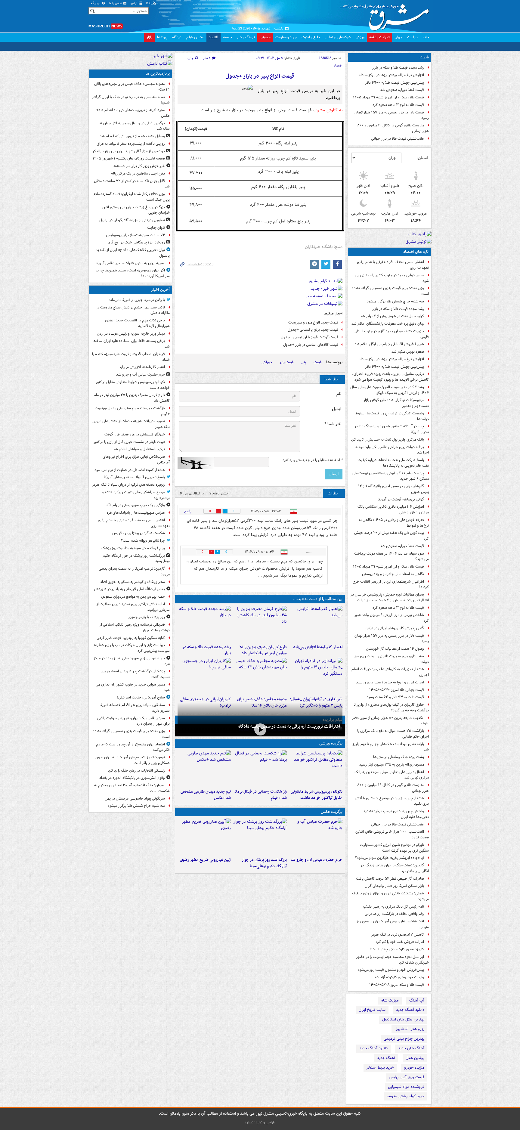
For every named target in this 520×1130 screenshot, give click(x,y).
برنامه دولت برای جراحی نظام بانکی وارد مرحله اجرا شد (392, 450)
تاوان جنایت (156, 228)
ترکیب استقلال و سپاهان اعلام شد (139, 449)
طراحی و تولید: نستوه (260, 1122)
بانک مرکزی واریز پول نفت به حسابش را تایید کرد (387, 439)
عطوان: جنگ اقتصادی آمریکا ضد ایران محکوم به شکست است (132, 788)
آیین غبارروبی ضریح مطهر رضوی (205, 859)
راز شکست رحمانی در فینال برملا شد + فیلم (260, 794)
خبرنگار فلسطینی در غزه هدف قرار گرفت (134, 434)
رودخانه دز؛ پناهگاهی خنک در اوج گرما (136, 242)
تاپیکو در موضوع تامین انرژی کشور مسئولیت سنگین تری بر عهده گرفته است (394, 847)
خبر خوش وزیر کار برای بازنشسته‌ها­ (139, 166)
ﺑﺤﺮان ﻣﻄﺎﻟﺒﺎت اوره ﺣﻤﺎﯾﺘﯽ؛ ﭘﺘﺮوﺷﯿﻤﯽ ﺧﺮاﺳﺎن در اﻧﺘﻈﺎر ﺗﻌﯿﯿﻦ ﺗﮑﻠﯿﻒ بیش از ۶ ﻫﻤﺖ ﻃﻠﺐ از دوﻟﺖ (390, 597)
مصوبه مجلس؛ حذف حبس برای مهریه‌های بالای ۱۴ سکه (132, 86)
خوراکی (267, 362)
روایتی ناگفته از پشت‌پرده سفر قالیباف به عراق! (130, 144)
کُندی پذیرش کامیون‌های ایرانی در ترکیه (395, 628)
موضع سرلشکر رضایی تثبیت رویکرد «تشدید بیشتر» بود (135, 495)
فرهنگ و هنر (246, 37)
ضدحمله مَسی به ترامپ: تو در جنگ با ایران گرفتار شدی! (131, 100)
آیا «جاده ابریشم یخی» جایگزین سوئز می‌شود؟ (389, 858)
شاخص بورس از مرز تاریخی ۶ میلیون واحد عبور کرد (391, 618)
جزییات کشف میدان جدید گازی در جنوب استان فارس (391, 334)
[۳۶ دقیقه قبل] (315, 624)
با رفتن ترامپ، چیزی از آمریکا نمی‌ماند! (136, 300)
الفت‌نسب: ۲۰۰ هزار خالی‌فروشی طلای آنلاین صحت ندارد (392, 834)
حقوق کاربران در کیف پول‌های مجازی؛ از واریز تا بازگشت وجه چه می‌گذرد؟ (391, 707)
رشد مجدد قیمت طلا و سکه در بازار (398, 67)
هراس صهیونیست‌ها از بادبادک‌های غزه (136, 512)
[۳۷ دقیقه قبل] (315, 768)
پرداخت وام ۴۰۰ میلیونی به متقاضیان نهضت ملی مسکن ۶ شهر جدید (390, 476)
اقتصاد (213, 37)
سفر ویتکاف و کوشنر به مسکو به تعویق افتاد (132, 582)
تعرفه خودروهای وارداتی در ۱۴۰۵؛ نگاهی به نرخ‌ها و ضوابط (394, 522)
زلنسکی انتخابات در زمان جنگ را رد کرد (136, 770)
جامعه (227, 37)
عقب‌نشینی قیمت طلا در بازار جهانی (397, 138)
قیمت (424, 57)
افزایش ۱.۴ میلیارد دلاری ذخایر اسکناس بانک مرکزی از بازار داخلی (393, 509)
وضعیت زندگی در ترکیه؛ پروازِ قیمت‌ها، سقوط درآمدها (392, 416)
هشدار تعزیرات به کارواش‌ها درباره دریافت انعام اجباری (390, 672)
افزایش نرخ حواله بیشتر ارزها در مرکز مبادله (391, 75)
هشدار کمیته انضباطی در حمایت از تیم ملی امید (129, 470)
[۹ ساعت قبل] (259, 768)
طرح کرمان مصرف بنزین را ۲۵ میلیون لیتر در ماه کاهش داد (262, 650)
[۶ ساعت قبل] (315, 676)
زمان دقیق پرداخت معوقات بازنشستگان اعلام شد (387, 324)
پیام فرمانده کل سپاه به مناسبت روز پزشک (133, 548)
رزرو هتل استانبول (409, 1029)
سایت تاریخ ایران (372, 1010)
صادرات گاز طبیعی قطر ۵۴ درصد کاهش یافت (390, 878)
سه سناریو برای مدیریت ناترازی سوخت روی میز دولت (391, 659)
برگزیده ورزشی (330, 743)
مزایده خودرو (414, 1067)
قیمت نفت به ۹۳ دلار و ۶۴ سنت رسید (395, 697)
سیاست (412, 37)
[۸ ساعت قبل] (204, 676)
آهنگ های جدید (411, 1048)
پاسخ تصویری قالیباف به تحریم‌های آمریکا (134, 477)
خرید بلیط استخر (380, 1067)
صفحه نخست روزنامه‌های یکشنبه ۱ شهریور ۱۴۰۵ (129, 158)
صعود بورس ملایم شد (408, 351)
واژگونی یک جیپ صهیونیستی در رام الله (136, 505)
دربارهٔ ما (95, 3)
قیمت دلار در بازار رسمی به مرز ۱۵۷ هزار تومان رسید (391, 115)
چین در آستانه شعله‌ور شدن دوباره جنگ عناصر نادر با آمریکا (391, 429)
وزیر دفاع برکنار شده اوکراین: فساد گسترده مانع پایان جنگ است (132, 197)
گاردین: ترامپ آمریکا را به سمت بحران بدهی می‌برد (134, 571)
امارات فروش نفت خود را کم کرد (400, 942)
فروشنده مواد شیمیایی (406, 1087)
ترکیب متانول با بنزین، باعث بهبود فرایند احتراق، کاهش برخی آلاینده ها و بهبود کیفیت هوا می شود (390, 376)
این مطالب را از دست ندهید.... (317, 599)
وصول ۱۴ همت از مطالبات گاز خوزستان (395, 649)
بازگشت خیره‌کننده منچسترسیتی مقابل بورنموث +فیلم (132, 411)
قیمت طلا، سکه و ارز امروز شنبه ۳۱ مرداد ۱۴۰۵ (388, 97)
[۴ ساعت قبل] (260, 729)
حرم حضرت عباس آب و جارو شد (316, 859)
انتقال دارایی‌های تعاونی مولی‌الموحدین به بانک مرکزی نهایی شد (391, 775)
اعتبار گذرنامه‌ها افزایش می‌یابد (317, 647)
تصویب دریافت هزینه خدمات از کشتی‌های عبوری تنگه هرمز (131, 424)
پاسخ (187, 511)
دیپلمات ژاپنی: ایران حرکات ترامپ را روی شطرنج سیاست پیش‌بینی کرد (132, 648)
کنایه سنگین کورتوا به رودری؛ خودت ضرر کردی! (130, 638)
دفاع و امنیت (311, 37)
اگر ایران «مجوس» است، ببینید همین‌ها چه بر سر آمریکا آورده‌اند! (133, 273)
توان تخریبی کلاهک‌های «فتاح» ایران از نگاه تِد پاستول (133, 253)
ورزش (360, 37)
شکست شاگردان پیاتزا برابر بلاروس (138, 533)
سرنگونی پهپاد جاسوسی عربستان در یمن (135, 798)
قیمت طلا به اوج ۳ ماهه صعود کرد (398, 105)
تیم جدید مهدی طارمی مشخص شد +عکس (206, 794)
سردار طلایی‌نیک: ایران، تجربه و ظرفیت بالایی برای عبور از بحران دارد (133, 721)
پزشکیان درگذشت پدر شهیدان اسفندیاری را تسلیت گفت (135, 674)
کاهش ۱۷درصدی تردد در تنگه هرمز (397, 934)
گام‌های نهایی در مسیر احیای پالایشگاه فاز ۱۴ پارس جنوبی (393, 489)
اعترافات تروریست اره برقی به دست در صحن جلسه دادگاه (289, 726)
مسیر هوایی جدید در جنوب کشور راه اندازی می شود (392, 278)
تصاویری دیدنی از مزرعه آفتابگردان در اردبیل (132, 220)
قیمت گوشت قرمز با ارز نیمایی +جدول (309, 337)
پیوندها (162, 37)
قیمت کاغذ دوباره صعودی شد (402, 90)
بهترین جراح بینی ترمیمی (404, 1039)
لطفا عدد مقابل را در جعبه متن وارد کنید (312, 460)
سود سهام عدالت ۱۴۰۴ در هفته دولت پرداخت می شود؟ (391, 556)
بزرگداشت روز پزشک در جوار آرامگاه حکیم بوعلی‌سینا (264, 863)
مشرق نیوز (386, 15)
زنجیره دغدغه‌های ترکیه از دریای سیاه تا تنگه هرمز (128, 485)
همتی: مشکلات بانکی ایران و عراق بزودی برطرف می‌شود (390, 896)
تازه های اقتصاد (416, 252)
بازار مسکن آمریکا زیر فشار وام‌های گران (394, 886)
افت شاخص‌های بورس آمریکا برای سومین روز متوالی (392, 924)
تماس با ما (116, 3)
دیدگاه (176, 37)
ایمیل (336, 409)
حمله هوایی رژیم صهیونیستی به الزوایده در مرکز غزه (132, 661)
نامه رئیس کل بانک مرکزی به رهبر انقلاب (393, 906)
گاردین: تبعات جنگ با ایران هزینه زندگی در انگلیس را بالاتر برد (395, 868)
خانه (426, 37)
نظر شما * (332, 424)
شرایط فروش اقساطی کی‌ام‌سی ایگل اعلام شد (389, 344)
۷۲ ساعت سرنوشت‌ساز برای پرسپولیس (135, 235)
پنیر (303, 362)
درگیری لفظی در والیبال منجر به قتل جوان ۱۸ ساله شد (134, 126)
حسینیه (265, 37)
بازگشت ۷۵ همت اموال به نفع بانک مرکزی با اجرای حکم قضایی (393, 733)
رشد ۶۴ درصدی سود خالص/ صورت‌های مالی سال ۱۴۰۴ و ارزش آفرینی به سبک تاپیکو (389, 390)
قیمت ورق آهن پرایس (406, 1077)
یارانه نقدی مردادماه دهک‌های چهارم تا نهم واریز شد (390, 747)
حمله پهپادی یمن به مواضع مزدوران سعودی (133, 596)
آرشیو (134, 3)
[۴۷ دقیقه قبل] (259, 624)
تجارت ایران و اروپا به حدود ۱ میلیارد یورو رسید (390, 682)
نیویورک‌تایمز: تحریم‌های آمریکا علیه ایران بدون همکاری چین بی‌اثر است (132, 760)
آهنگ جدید (386, 1058)
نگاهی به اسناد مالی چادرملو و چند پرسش (393, 574)
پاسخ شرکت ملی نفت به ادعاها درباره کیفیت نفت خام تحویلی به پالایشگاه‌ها (393, 463)
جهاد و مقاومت (286, 37)
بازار (149, 37)
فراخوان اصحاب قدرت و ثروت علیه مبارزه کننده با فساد (131, 357)
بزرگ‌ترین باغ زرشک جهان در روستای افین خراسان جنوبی (136, 210)
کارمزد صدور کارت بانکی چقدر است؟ (397, 949)
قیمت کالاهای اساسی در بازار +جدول (310, 345)
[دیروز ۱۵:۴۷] (204, 768)
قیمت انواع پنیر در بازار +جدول (260, 76)
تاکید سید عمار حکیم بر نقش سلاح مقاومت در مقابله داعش (133, 310)
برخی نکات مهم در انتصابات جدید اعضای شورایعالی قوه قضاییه (137, 323)
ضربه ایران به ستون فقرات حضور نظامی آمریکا (130, 263)
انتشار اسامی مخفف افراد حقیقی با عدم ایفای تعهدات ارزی (393, 265)
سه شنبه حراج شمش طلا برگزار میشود (395, 301)
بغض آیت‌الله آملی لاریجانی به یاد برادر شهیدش (129, 589)
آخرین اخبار (160, 289)
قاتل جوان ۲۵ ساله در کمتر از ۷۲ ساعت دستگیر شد (132, 184)
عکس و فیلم (195, 37)
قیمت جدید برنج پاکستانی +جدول (313, 330)
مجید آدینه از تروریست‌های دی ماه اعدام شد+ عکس (133, 113)
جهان (398, 37)
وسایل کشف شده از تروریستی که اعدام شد (132, 136)
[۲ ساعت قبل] (259, 837)
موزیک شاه (390, 1000)
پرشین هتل (415, 1058)
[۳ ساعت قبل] (204, 624)
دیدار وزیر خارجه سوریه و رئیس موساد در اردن (131, 333)
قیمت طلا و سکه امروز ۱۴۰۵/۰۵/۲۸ (396, 985)
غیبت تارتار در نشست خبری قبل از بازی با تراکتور (129, 442)
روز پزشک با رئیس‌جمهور (146, 617)
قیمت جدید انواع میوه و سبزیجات (313, 322)
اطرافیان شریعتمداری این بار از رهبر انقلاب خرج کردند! (391, 584)
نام (338, 394)
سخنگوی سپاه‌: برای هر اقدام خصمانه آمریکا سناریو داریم (135, 708)
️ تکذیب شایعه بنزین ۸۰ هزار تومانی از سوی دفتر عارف (390, 720)
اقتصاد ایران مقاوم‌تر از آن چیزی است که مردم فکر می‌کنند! (133, 747)
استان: (422, 158)
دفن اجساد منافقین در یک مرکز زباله (138, 173)
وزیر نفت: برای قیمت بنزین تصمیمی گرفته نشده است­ (390, 291)
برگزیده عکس (331, 812)
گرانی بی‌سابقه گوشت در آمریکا (401, 499)
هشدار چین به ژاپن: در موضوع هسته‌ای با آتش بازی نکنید (392, 801)
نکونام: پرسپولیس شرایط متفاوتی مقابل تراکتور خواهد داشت (316, 794)
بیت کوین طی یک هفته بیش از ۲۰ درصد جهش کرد (391, 535)
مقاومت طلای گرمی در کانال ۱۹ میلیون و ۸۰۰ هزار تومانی (393, 128)
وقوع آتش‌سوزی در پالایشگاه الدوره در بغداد (132, 778)
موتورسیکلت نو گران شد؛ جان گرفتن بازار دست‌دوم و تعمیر (396, 403)
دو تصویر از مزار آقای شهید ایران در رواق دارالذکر (128, 151)
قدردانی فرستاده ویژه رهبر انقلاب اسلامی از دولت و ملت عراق (135, 627)
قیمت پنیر (286, 362)
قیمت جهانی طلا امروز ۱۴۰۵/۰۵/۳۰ (396, 690)
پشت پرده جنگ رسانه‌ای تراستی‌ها (398, 757)
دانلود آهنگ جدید (410, 1010)
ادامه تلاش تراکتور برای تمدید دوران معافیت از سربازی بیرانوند (133, 607)
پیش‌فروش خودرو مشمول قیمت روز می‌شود (391, 970)
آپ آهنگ (416, 1000)
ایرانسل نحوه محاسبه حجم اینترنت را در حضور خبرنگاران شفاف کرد (392, 959)
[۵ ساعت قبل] (204, 837)
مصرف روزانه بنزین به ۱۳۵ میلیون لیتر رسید (391, 764)
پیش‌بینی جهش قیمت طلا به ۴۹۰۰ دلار (394, 82)
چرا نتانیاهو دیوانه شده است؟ (143, 540)
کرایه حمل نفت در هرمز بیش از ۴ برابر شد (392, 316)
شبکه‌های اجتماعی (338, 37)
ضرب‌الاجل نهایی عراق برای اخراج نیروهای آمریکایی (136, 459)
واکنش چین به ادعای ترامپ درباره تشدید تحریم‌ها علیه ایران (396, 814)
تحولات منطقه (379, 37)
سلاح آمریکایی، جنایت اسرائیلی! (141, 697)
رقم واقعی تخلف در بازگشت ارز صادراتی (394, 914)
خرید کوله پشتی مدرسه (405, 1096)
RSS (149, 3)
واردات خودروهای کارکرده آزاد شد (399, 977)
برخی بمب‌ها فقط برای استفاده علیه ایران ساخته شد (131, 343)
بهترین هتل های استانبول (403, 1019)
